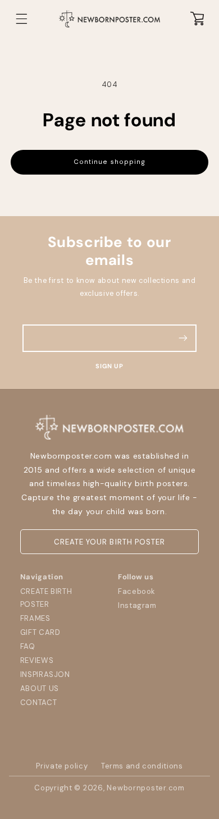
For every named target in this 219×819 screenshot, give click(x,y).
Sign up (109, 366)
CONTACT (38, 702)
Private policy (62, 766)
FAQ (27, 646)
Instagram (137, 605)
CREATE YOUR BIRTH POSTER (109, 542)
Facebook (137, 591)
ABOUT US (39, 688)
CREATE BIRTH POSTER (46, 598)
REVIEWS (36, 660)
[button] (22, 18)
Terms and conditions (142, 766)
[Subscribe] (183, 338)
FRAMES (35, 618)
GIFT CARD (40, 632)
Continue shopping (109, 162)
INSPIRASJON (45, 674)
